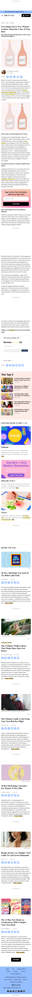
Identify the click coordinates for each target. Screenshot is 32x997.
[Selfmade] (16, 435)
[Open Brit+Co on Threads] (19, 991)
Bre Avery (5, 579)
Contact (23, 971)
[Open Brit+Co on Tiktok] (21, 991)
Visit (2, 456)
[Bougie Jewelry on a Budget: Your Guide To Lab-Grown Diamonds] (16, 840)
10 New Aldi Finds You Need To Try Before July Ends (15, 574)
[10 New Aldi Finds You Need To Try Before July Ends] (16, 560)
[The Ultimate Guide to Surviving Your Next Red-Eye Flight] (16, 702)
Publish (25, 350)
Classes (4, 512)
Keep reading (9, 603)
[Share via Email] (18, 77)
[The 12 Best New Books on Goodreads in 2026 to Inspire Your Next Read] (16, 907)
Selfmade (5, 447)
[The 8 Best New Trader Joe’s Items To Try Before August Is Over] (7, 396)
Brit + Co (5, 859)
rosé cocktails (10, 94)
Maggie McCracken (13, 71)
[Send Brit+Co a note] (24, 991)
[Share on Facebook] (7, 77)
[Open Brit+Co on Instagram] (13, 991)
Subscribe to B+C (8, 481)
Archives (25, 979)
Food (7, 22)
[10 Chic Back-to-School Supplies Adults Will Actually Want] (7, 412)
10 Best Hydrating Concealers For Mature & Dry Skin (14, 787)
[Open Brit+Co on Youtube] (16, 991)
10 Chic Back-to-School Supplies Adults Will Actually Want (21, 410)
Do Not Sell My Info (16, 973)
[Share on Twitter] (14, 77)
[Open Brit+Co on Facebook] (8, 991)
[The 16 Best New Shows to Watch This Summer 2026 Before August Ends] (7, 404)
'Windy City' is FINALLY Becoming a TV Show (21, 387)
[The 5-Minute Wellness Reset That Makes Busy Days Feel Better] (16, 627)
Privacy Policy (17, 979)
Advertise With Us (21, 969)
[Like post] (23, 365)
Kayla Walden (6, 792)
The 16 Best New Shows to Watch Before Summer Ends (22, 402)
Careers (16, 971)
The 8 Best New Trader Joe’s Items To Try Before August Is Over (22, 395)
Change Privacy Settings (16, 982)
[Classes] (16, 501)
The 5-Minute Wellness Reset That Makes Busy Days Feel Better (13, 648)
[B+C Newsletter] (16, 469)
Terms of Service (8, 979)
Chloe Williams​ (6, 928)
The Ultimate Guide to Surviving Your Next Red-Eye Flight (15, 720)
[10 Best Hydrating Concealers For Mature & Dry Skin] (16, 773)
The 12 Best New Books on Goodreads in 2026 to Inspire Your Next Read (13, 922)
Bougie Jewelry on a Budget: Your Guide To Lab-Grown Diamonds (16, 853)
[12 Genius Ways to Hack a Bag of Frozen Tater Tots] (7, 381)
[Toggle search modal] (19, 15)
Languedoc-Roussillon (7, 179)
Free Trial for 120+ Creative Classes (14, 11)
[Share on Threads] (21, 77)
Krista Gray (5, 725)
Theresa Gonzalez (7, 654)
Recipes (12, 22)
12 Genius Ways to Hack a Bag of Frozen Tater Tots (22, 379)
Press (13, 969)
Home (2, 22)
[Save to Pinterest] (11, 77)
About (7, 969)
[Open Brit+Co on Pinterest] (11, 991)
